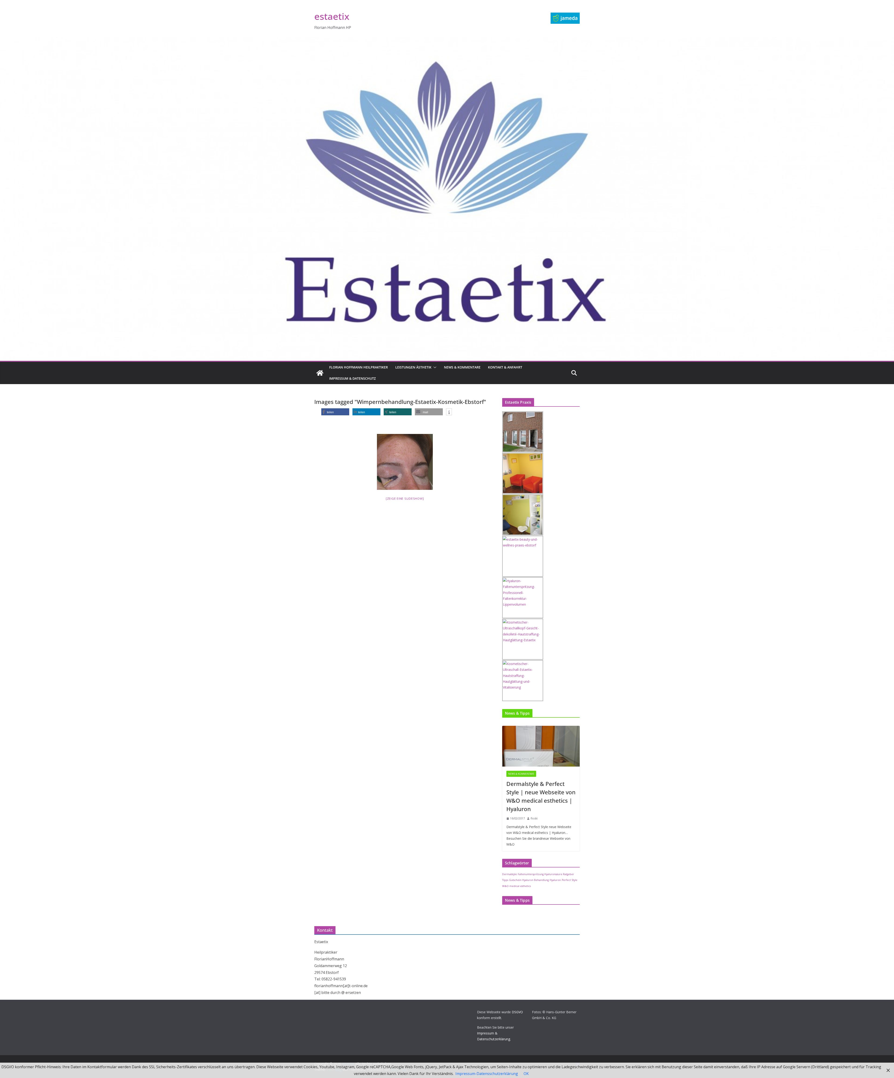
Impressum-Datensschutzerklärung (486, 1073)
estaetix (331, 16)
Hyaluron (555, 880)
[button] (434, 367)
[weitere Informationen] (449, 412)
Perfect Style (569, 880)
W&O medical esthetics (516, 886)
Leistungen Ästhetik (413, 367)
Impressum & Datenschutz (352, 378)
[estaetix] (319, 373)
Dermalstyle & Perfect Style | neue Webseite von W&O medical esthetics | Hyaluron (541, 796)
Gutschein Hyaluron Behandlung (529, 880)
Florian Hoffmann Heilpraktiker (358, 367)
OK (526, 1073)
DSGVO (517, 1012)
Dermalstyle (509, 874)
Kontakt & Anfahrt (505, 367)
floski (534, 818)
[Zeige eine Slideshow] (405, 498)
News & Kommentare (462, 367)
